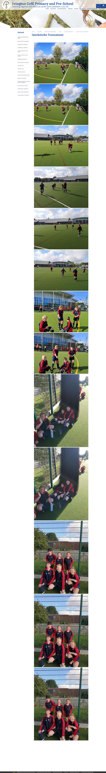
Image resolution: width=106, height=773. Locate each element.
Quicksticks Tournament (82, 31)
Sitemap (66, 772)
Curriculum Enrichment (50, 31)
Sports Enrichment (68, 31)
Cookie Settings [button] (90, 772)
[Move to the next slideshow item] (102, 25)
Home (33, 31)
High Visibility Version (57, 772)
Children (39, 31)
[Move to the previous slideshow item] (102, 22)
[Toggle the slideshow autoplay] (102, 19)
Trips (60, 31)
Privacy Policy (84, 772)
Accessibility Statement (74, 772)
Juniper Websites (47, 772)
